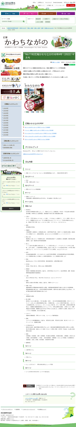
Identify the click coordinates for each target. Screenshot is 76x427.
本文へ (34, 2)
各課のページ (41, 5)
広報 (42, 28)
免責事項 (18, 409)
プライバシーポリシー (7, 409)
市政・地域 (66, 13)
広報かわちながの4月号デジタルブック (33, 154)
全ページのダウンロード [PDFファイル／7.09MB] (37, 127)
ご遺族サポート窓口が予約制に (60, 19)
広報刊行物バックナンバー (11, 153)
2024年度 (5, 113)
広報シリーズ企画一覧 (8, 145)
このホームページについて (29, 409)
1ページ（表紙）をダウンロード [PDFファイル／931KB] (39, 130)
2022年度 (5, 118)
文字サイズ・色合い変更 (69, 2)
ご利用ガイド (41, 2)
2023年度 (5, 115)
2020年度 (5, 122)
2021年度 (5, 120)
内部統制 (47, 22)
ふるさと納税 (39, 22)
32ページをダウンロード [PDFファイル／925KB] (37, 139)
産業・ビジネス (48, 13)
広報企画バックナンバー (11, 141)
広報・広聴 (37, 28)
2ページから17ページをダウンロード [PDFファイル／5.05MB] (40, 133)
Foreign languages (57, 2)
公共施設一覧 (50, 5)
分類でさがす (22, 28)
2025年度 (5, 110)
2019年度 (5, 125)
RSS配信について (42, 409)
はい (5, 185)
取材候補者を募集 (7, 147)
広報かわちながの (49, 28)
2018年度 (5, 127)
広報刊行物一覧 (7, 158)
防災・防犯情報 (70, 5)
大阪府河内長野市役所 (12, 28)
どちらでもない (11, 185)
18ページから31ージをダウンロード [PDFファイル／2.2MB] (40, 136)
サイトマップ (48, 2)
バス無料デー (46, 19)
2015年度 (5, 134)
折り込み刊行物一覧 (8, 160)
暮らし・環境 (11, 13)
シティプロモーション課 (31, 398)
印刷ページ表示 (56, 62)
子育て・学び (30, 13)
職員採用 (38, 19)
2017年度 (5, 130)
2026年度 (5, 108)
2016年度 (5, 132)
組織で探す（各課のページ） (7, 418)
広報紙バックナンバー (11, 104)
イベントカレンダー (60, 5)
